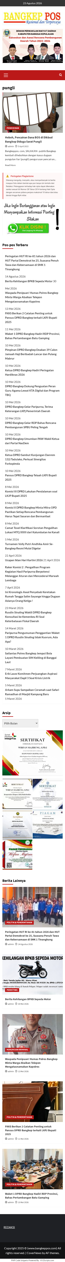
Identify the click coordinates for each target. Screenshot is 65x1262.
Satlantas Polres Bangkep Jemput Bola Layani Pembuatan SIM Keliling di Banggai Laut (31, 658)
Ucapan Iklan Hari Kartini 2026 (24, 560)
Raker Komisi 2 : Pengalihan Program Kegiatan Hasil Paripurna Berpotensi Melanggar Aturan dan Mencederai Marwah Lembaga (32, 574)
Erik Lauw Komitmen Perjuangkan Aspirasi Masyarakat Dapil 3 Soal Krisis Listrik (31, 676)
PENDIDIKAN (13, 128)
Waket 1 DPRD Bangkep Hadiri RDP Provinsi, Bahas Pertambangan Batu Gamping (32, 336)
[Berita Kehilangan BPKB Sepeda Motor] (32, 974)
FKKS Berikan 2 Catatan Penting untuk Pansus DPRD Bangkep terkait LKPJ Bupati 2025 (31, 318)
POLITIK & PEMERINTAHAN (19, 922)
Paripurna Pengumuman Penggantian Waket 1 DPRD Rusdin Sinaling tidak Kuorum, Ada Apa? (32, 637)
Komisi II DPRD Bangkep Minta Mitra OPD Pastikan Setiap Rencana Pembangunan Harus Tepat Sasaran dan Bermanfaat (31, 512)
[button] (6, 74)
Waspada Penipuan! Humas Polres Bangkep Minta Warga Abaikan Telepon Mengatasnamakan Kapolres (31, 297)
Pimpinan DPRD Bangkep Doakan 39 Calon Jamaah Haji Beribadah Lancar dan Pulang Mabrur (31, 354)
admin (11, 146)
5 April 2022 (23, 146)
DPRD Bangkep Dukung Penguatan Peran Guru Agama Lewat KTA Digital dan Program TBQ (32, 390)
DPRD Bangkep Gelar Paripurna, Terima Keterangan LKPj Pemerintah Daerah (29, 409)
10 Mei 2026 (23, 1202)
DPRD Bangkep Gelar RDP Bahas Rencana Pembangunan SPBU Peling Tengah (30, 425)
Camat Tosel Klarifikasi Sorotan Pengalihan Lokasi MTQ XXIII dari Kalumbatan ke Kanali (32, 530)
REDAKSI (9, 1227)
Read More (10, 165)
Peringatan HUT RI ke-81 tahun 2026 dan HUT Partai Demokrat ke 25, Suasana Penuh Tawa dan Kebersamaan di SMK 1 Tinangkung (32, 262)
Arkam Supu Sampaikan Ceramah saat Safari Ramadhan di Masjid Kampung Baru (32, 692)
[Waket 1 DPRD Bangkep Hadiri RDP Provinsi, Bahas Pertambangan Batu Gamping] (32, 1169)
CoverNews (34, 1253)
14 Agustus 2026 (25, 944)
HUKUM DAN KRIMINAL (17, 1049)
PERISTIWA (12, 990)
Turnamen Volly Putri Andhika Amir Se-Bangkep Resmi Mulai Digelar (29, 546)
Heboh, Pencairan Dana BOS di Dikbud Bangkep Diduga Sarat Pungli (29, 139)
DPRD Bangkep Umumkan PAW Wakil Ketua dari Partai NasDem (32, 441)
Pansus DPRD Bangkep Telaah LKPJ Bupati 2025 (31, 477)
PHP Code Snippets (19, 1260)
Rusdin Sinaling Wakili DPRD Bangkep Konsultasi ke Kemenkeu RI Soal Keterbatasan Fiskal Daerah (28, 617)
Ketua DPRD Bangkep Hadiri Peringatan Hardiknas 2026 (29, 372)
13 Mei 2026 (23, 1071)
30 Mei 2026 (23, 1004)
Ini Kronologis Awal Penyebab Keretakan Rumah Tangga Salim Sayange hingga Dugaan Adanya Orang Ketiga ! (32, 596)
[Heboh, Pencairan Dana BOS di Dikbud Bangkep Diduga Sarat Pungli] (32, 112)
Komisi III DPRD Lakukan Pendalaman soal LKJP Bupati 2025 (31, 493)
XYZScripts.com (47, 1260)
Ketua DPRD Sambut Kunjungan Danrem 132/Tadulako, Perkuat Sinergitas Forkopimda (30, 459)
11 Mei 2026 (23, 1138)
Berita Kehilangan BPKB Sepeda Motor (29, 281)
